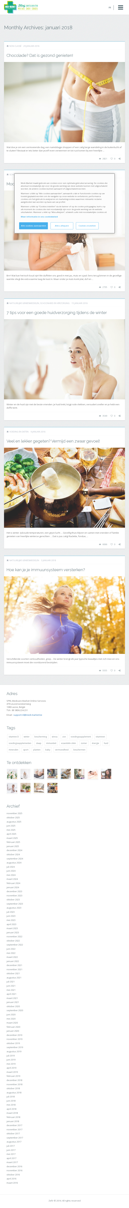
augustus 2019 (14, 1051)
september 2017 (15, 1137)
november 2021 (14, 969)
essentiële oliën (68, 743)
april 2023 (11, 924)
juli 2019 (11, 1055)
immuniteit (51, 743)
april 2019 (11, 1067)
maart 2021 (12, 998)
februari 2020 (13, 1026)
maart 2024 (12, 878)
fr (110, 7)
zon (64, 736)
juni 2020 (11, 1014)
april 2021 (11, 993)
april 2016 (11, 1178)
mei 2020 (11, 1018)
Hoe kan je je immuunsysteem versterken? (46, 569)
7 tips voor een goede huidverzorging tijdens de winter (57, 312)
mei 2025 (11, 829)
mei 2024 (11, 874)
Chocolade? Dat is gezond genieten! (40, 55)
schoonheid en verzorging (55, 303)
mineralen (13, 749)
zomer (84, 743)
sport (25, 749)
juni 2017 (11, 1150)
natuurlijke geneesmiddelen (24, 303)
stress (54, 736)
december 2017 (14, 1125)
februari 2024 (13, 883)
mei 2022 (11, 953)
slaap (38, 743)
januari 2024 (13, 887)
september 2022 (15, 944)
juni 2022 (11, 948)
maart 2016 (12, 1182)
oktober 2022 (13, 940)
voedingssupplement (81, 736)
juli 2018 (11, 1096)
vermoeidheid (62, 749)
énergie (95, 743)
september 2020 (15, 1010)
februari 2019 (13, 1075)
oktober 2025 (13, 817)
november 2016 (14, 1170)
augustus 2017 (14, 1141)
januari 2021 (13, 1002)
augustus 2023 (14, 907)
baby (47, 749)
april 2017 (11, 1158)
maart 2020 (12, 1022)
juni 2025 (11, 825)
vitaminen (100, 736)
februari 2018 (13, 1117)
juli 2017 (11, 1145)
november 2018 (14, 1084)
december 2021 (14, 965)
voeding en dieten (19, 431)
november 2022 (14, 936)
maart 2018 (12, 1112)
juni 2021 (11, 985)
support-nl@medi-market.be (27, 714)
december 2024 (14, 850)
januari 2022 (13, 961)
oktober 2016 (13, 1174)
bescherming (40, 736)
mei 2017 (11, 1154)
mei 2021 (11, 989)
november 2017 (14, 1129)
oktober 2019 (13, 1043)
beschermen (79, 749)
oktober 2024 (13, 854)
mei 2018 (11, 1104)
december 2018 (14, 1080)
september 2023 (15, 903)
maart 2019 (12, 1071)
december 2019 (14, 1035)
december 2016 (14, 1166)
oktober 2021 (13, 973)
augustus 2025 (14, 821)
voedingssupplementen (20, 743)
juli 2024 (11, 866)
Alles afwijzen (62, 225)
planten (36, 749)
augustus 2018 (14, 1092)
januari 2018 (13, 1121)
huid (106, 743)
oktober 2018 (13, 1088)
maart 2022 (12, 957)
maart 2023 (12, 928)
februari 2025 (13, 842)
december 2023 (14, 891)
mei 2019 (11, 1063)
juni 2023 (11, 915)
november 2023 (14, 895)
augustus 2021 (14, 977)
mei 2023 (11, 920)
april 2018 (11, 1108)
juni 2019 (11, 1059)
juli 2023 (11, 911)
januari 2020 (13, 1030)
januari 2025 (13, 846)
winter (27, 736)
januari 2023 (13, 932)
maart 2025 (12, 838)
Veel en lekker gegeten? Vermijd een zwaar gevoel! (53, 441)
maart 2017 (12, 1162)
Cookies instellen (87, 225)
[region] (64, 203)
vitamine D (14, 736)
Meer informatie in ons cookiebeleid (39, 216)
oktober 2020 (13, 1006)
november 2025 (14, 813)
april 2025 (11, 833)
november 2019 (14, 1039)
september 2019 (15, 1047)
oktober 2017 (13, 1133)
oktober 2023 (13, 899)
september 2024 (15, 858)
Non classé (15, 46)
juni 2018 (11, 1100)
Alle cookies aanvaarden (33, 225)
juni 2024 (11, 870)
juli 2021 (11, 981)
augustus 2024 (14, 862)
